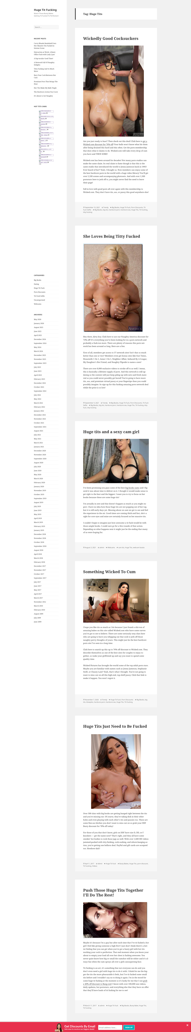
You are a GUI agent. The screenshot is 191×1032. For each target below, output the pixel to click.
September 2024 (40, 343)
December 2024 (40, 339)
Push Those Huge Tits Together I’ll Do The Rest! (113, 892)
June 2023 (37, 371)
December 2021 (40, 415)
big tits (105, 210)
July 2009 (37, 618)
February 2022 (39, 407)
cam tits (121, 547)
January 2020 (39, 486)
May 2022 (37, 399)
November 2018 (40, 538)
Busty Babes (124, 864)
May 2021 (37, 439)
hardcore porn (114, 210)
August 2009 (38, 614)
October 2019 (39, 494)
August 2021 (38, 431)
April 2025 (38, 335)
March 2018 (38, 558)
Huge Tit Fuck (39, 288)
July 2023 (37, 367)
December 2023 (40, 355)
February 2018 (39, 562)
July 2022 (37, 395)
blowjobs (89, 702)
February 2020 (39, 482)
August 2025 (38, 327)
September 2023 (40, 363)
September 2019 (40, 498)
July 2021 (37, 435)
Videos (94, 866)
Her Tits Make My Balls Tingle (45, 88)
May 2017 (37, 590)
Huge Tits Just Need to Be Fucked (115, 726)
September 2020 (40, 459)
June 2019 (37, 510)
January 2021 (39, 447)
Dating (36, 284)
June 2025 (37, 331)
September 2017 (40, 578)
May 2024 (37, 347)
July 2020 (37, 467)
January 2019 (39, 530)
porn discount (142, 864)
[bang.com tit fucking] (115, 920)
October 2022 (39, 387)
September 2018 (40, 546)
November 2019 (40, 490)
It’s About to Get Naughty (43, 96)
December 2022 (40, 383)
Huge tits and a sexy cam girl (111, 431)
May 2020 (37, 474)
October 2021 (39, 423)
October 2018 (39, 542)
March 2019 (38, 522)
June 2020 (37, 470)
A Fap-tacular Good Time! (43, 58)
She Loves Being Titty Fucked (111, 236)
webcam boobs (139, 547)
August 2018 (38, 550)
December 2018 (40, 534)
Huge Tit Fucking (45, 10)
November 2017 (40, 570)
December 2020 (40, 451)
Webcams (37, 304)
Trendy (105, 207)
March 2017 (38, 598)
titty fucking (87, 212)
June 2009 (37, 622)
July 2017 (37, 582)
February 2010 (39, 610)
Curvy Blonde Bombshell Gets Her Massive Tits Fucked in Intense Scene (45, 45)
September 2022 (40, 391)
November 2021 (40, 419)
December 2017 (40, 566)
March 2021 (38, 443)
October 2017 (39, 574)
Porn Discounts (39, 292)
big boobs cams (132, 488)
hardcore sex (126, 210)
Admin (99, 864)
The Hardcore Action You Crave (46, 92)
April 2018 (38, 554)
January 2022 (39, 411)
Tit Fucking (143, 210)
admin (101, 547)
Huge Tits (134, 210)
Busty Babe (134, 1005)
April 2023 (38, 375)
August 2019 (38, 502)
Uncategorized (39, 300)
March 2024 (38, 351)
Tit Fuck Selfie (39, 296)
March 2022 (38, 403)
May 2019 (37, 514)
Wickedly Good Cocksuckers (110, 38)
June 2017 (37, 586)
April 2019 (38, 518)
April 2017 (38, 594)
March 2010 (38, 606)
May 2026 (37, 319)
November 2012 (40, 602)
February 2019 (39, 526)
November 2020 (40, 455)
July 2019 (37, 506)
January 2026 (39, 323)
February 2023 (39, 379)
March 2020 (38, 478)
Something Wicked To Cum (109, 571)
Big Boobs (37, 280)
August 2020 (38, 463)
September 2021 (40, 427)
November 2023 (40, 359)
